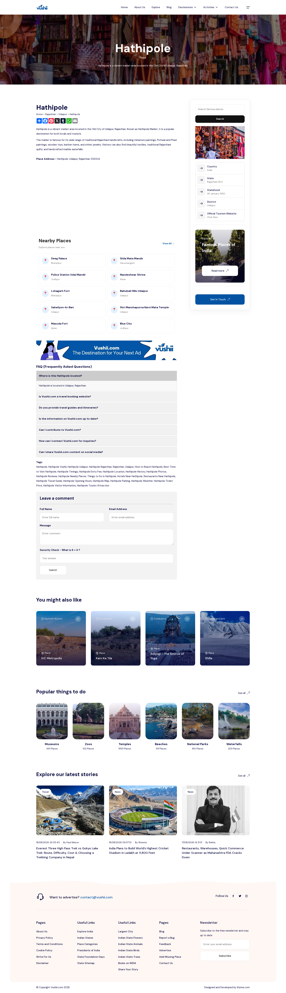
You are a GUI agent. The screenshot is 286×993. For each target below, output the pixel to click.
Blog (169, 7)
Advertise (165, 950)
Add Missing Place (170, 957)
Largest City (125, 931)
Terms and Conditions (49, 944)
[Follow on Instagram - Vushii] (246, 896)
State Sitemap (86, 963)
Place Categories (87, 944)
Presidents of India (88, 950)
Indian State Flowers (130, 937)
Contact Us (231, 7)
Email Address (118, 509)
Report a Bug (167, 937)
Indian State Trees (129, 957)
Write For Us (43, 957)
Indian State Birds (129, 950)
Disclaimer (42, 963)
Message (45, 525)
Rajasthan (50, 114)
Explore (156, 7)
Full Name (46, 509)
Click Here (212, 217)
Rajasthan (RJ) (215, 181)
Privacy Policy (44, 937)
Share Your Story (128, 969)
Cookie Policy (44, 950)
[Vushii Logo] (42, 7)
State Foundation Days (91, 957)
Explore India (85, 931)
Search (220, 118)
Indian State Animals (130, 944)
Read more (218, 270)
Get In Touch (218, 299)
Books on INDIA (127, 963)
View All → (168, 243)
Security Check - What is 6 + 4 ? (60, 550)
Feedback (165, 944)
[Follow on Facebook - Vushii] (233, 896)
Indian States (85, 937)
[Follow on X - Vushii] (240, 896)
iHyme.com (243, 987)
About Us (139, 7)
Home (124, 7)
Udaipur (63, 114)
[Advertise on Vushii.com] (106, 350)
